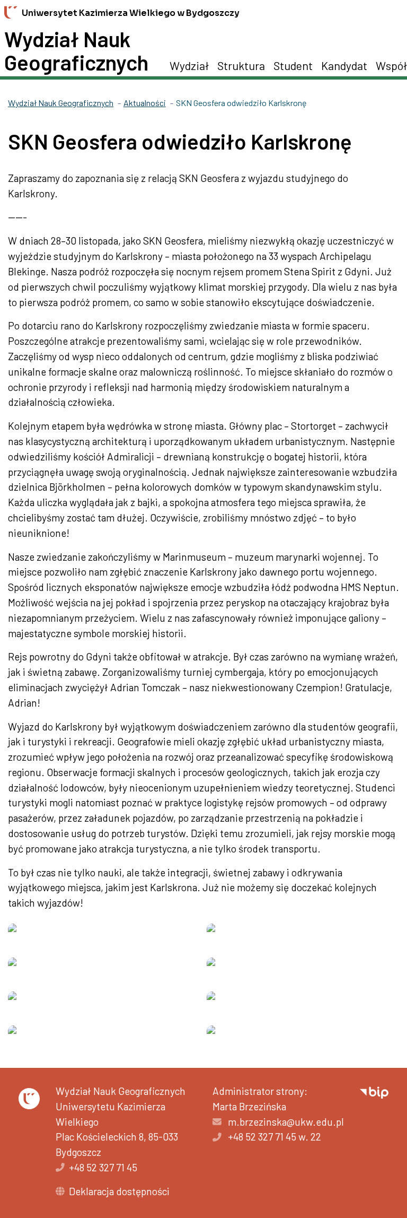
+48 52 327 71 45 (103, 1167)
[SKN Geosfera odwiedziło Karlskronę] (104, 971)
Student (293, 65)
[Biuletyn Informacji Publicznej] (374, 1091)
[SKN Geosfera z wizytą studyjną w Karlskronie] (104, 937)
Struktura (241, 65)
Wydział (189, 65)
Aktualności (144, 103)
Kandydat (344, 65)
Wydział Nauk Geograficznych (76, 50)
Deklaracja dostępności (119, 1191)
